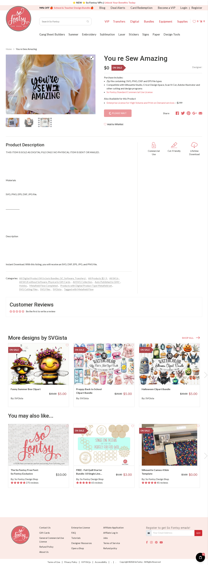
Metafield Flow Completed (43, 285)
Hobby (23, 285)
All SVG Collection (82, 281)
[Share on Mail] (200, 113)
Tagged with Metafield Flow (78, 289)
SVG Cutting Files (28, 289)
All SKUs (113, 278)
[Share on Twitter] (183, 113)
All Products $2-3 (97, 278)
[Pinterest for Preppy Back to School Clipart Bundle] (108, 379)
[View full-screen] (92, 58)
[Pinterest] (156, 542)
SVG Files (45, 289)
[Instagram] (151, 542)
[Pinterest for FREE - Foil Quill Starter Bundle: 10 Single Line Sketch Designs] (108, 460)
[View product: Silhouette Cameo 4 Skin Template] (169, 445)
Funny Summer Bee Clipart (26, 389)
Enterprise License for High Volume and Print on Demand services (141, 102)
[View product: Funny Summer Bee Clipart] (38, 364)
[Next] (89, 85)
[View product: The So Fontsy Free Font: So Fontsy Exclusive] (38, 445)
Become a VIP (166, 7)
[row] (104, 375)
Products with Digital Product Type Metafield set (86, 285)
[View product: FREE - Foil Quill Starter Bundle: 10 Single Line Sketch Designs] (104, 445)
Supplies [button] (182, 21)
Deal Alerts (118, 7)
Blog (102, 7)
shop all (188, 337)
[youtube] (161, 542)
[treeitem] (12, 122)
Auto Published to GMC (107, 281)
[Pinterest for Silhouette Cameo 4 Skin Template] (174, 460)
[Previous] (12, 85)
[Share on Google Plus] (194, 113)
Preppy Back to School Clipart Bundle (89, 391)
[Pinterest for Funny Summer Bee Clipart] (43, 379)
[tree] (50, 122)
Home (9, 49)
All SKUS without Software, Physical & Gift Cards (44, 281)
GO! (198, 533)
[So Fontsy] (18, 18)
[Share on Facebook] (177, 113)
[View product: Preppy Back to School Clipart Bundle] (104, 364)
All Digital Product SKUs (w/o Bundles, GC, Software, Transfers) (52, 278)
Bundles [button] (149, 21)
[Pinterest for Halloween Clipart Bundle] (174, 379)
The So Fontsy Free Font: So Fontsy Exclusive (25, 471)
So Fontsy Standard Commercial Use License (130, 92)
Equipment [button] (165, 21)
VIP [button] (107, 21)
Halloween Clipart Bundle (156, 389)
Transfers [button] (119, 21)
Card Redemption (141, 7)
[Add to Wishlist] (67, 345)
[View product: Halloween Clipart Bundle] (169, 364)
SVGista (57, 289)
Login (183, 7)
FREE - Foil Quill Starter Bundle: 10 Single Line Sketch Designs (89, 471)
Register (196, 7)
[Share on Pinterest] (188, 113)
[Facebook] (147, 542)
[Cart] (201, 21)
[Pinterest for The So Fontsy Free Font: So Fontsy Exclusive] (43, 460)
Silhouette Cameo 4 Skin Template (155, 471)
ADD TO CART (56, 378)
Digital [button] (134, 21)
